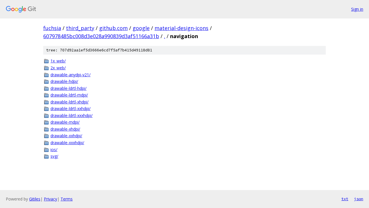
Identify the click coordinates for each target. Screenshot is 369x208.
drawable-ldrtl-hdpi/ (68, 88)
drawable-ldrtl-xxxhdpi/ (71, 115)
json (358, 198)
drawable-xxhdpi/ (66, 135)
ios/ (53, 149)
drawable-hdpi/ (64, 81)
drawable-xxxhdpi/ (67, 142)
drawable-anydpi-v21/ (70, 74)
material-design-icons (181, 28)
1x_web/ (58, 61)
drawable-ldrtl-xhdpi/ (69, 102)
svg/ (54, 156)
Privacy (50, 199)
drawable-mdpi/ (65, 122)
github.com (113, 28)
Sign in (357, 9)
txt (344, 198)
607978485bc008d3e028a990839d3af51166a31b (101, 36)
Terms (67, 199)
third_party (80, 28)
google (141, 28)
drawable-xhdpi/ (65, 129)
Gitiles (34, 199)
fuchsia (52, 28)
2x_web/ (58, 67)
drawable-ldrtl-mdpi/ (69, 95)
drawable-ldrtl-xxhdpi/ (70, 108)
